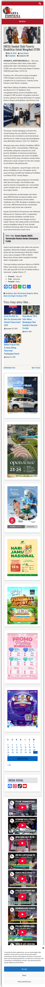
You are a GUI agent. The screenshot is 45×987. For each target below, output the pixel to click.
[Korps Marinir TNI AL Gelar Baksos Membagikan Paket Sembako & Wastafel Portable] (31, 310)
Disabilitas (9, 293)
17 (8, 750)
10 (8, 747)
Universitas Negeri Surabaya (12, 295)
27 (21, 752)
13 (21, 747)
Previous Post (10, 367)
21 (25, 750)
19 (17, 750)
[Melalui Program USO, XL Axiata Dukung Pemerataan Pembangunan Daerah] (12, 338)
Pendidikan (11, 55)
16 (34, 747)
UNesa (36, 293)
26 (17, 752)
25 (13, 752)
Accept (24, 969)
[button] (43, 948)
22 (30, 750)
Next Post (35, 367)
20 (21, 750)
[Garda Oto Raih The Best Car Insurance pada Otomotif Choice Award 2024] (12, 310)
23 (34, 750)
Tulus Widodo (24, 53)
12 (17, 747)
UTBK (25, 295)
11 (12, 747)
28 (26, 752)
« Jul (8, 765)
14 (25, 747)
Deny (24, 975)
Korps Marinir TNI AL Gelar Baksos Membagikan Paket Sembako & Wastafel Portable (29, 322)
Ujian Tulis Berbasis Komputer (23, 293)
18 (12, 750)
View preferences (24, 982)
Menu (23, 21)
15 (30, 747)
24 (8, 752)
